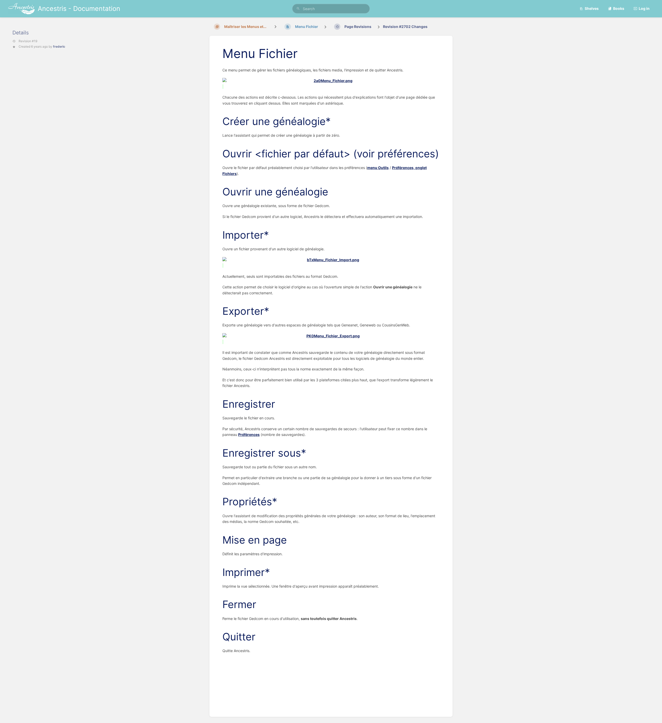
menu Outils (378, 167)
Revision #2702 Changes (405, 26)
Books (618, 8)
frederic (59, 46)
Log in (644, 8)
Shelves (592, 8)
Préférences (249, 434)
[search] (331, 8)
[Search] (298, 8)
